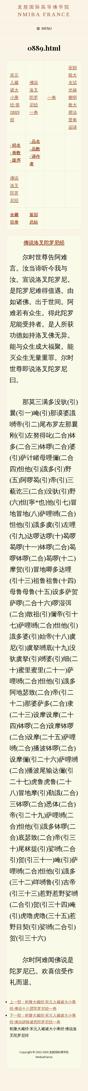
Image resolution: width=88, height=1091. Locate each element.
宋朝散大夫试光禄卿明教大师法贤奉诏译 (72, 97)
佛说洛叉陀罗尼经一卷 (33, 97)
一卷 (51, 97)
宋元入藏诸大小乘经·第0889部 (15, 97)
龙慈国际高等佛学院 (44, 6)
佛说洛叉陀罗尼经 (44, 242)
